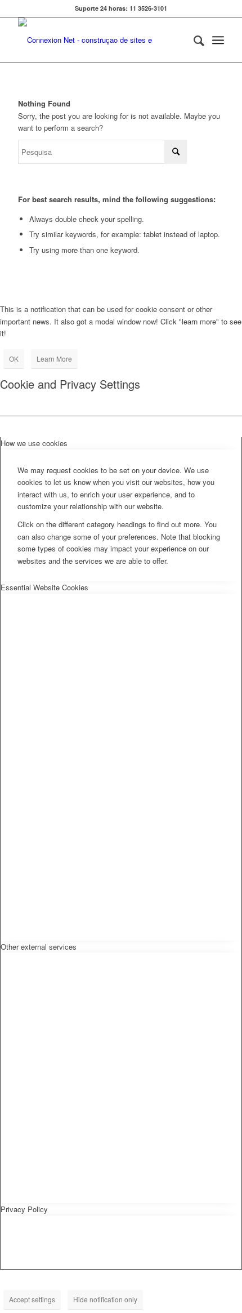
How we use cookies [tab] (34, 443)
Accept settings (32, 1299)
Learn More (54, 358)
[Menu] (218, 40)
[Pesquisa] (193, 40)
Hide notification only (105, 1299)
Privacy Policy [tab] (24, 1209)
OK (14, 358)
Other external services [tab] (39, 946)
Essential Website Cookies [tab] (44, 587)
